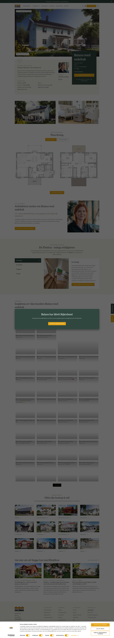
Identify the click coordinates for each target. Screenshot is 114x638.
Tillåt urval (100, 628)
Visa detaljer (74, 635)
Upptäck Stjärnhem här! (57, 323)
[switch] (41, 635)
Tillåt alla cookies (100, 624)
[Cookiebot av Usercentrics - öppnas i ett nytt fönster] (11, 635)
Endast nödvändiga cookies (100, 633)
